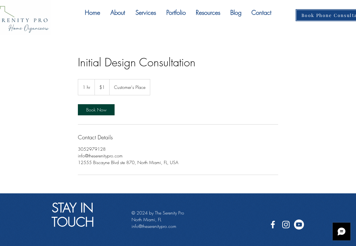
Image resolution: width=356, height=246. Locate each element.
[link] (96, 109)
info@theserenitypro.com (154, 226)
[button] (145, 13)
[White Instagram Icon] (286, 225)
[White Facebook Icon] (273, 225)
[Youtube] (299, 225)
